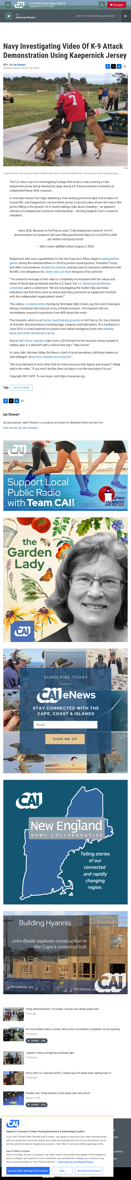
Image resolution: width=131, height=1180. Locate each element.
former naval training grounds (61, 320)
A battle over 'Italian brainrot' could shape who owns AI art (58, 1093)
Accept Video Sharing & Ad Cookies (28, 1170)
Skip (62, 1170)
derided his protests (53, 267)
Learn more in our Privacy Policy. (75, 1161)
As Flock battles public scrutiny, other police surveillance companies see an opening (72, 1029)
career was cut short (58, 271)
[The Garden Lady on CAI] (65, 579)
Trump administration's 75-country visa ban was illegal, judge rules (62, 1009)
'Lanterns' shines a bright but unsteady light (50, 1052)
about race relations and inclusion (49, 356)
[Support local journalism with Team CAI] (65, 476)
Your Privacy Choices (89, 1170)
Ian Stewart (19, 64)
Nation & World (21, 387)
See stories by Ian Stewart (20, 428)
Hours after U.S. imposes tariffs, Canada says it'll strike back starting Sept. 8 (68, 1073)
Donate (118, 5)
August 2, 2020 (84, 246)
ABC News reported (31, 340)
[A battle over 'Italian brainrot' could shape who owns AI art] (13, 1098)
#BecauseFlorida (72, 235)
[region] (57, 1146)
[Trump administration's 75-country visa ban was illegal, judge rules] (13, 1014)
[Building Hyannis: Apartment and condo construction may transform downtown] (65, 952)
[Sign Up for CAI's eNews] (65, 711)
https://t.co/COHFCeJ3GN (100, 235)
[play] (8, 16)
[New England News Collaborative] (65, 842)
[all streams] (126, 16)
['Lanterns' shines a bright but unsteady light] (13, 1058)
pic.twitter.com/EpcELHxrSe (65, 239)
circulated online (35, 304)
